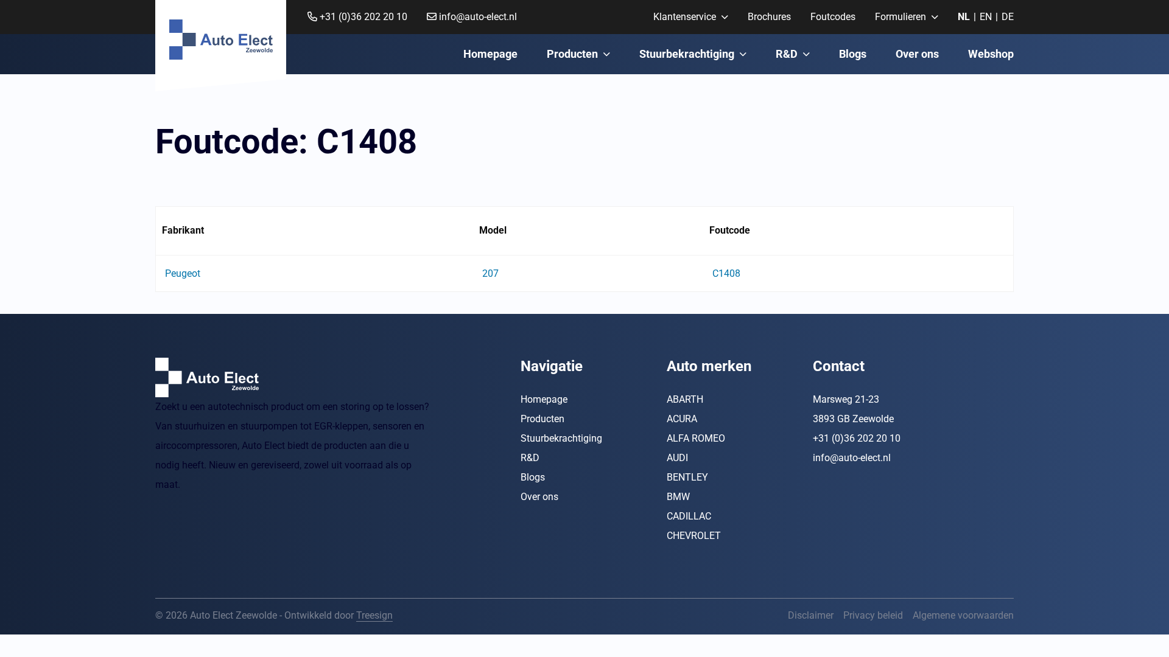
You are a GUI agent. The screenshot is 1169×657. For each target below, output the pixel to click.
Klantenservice (684, 17)
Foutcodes (832, 17)
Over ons (917, 53)
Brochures (769, 17)
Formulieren (900, 17)
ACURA (682, 419)
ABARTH (685, 399)
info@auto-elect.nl (477, 17)
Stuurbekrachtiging (686, 53)
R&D (787, 53)
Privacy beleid (873, 615)
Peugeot (182, 273)
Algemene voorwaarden (963, 615)
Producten (572, 53)
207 (490, 273)
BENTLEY (687, 477)
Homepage (490, 53)
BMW (678, 496)
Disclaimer (811, 615)
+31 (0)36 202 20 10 (362, 17)
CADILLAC (689, 516)
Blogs (852, 53)
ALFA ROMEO (696, 438)
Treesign (374, 615)
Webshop (991, 53)
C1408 (726, 273)
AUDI (677, 458)
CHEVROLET (694, 535)
